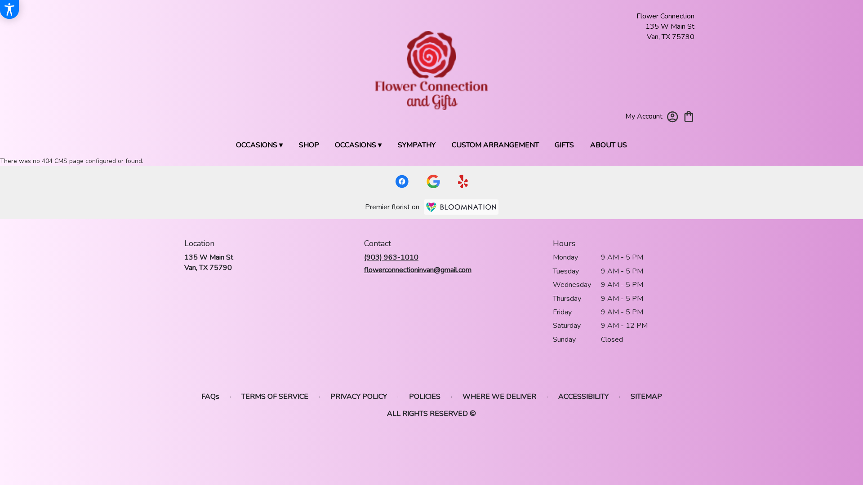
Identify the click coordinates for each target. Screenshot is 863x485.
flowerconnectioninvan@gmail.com (418, 270)
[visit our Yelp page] (463, 181)
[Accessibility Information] (9, 9)
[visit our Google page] (433, 181)
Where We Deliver (499, 396)
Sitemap (646, 396)
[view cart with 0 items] (688, 115)
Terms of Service (274, 396)
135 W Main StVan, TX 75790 (208, 262)
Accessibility (583, 396)
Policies (424, 396)
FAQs (210, 396)
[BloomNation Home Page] (461, 207)
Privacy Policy (358, 396)
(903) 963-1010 (391, 257)
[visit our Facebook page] (402, 181)
